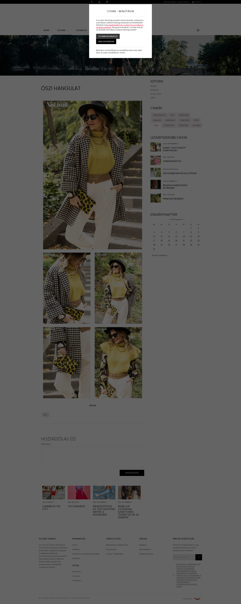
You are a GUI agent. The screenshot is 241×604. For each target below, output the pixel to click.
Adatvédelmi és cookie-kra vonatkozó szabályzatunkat (119, 26)
